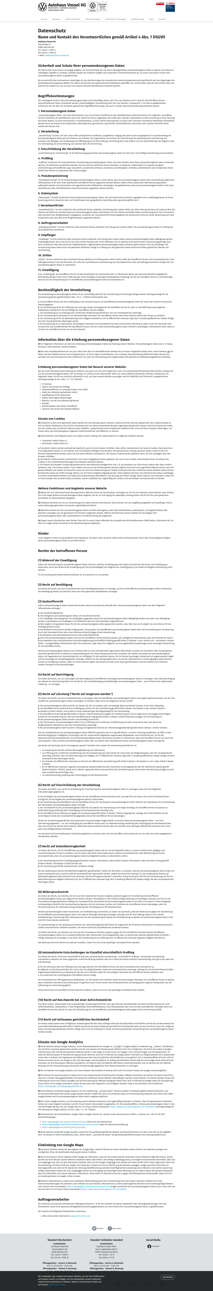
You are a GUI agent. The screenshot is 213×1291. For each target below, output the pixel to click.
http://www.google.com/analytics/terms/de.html (64, 1122)
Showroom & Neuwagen (115, 19)
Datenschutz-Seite (57, 1284)
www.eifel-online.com (80, 1216)
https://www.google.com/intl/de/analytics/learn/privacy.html (70, 1124)
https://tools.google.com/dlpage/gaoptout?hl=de (60, 1086)
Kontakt (162, 19)
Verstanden (168, 1277)
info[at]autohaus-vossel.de (57, 55)
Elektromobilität (72, 19)
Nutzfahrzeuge (137, 19)
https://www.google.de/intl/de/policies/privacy (63, 1127)
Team (151, 19)
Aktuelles (56, 19)
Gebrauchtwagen (92, 19)
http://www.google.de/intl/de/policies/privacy (88, 1186)
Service (44, 19)
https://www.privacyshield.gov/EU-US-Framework (132, 1107)
